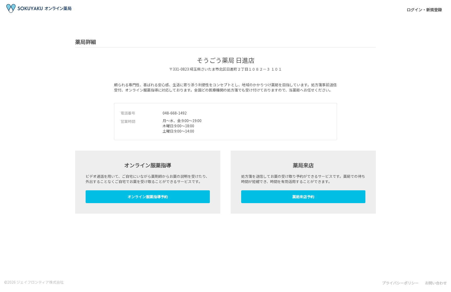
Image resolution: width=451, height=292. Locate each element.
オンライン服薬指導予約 (148, 196)
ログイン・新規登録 (424, 9)
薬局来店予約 (303, 196)
